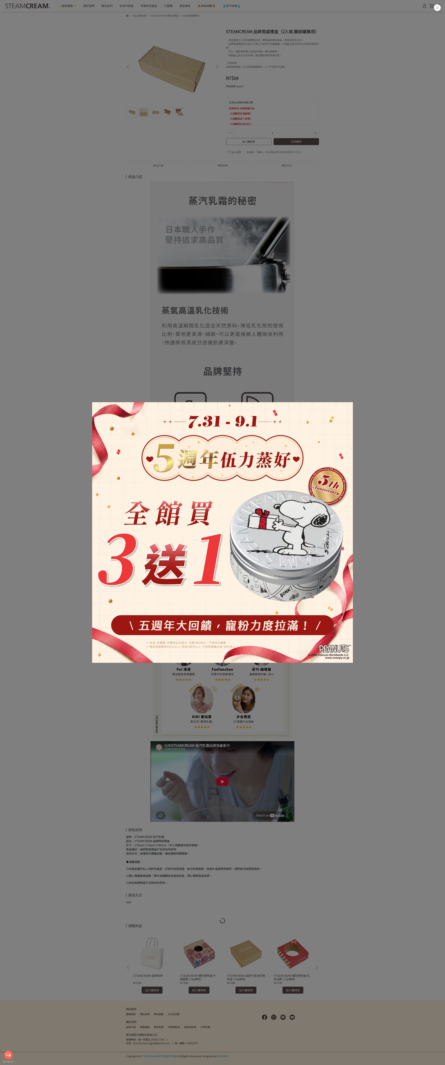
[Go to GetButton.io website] (8, 1061)
